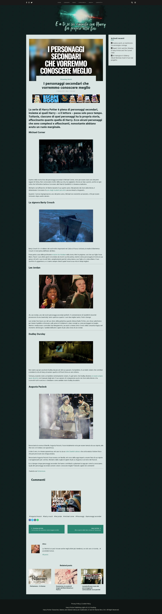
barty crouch (48, 516)
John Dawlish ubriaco (73, 451)
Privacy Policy (75, 603)
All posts (45, 554)
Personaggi (80, 516)
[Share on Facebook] (30, 520)
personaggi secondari (94, 516)
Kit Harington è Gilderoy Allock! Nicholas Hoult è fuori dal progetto (122, 57)
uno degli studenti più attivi (56, 190)
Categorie (82, 2)
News (74, 2)
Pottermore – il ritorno (37, 586)
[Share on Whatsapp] (38, 520)
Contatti (98, 2)
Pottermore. (41, 471)
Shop (90, 2)
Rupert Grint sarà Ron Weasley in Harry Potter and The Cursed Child (122, 50)
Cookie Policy (86, 603)
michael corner (69, 516)
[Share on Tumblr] (35, 520)
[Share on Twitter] (32, 520)
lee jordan (58, 516)
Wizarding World (66, 79)
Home (59, 2)
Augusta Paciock (36, 516)
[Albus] (35, 549)
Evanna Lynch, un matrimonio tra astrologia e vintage (122, 44)
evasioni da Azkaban (59, 254)
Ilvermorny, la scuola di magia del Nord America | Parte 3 (64, 588)
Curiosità (67, 2)
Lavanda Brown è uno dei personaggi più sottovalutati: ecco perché (91, 588)
